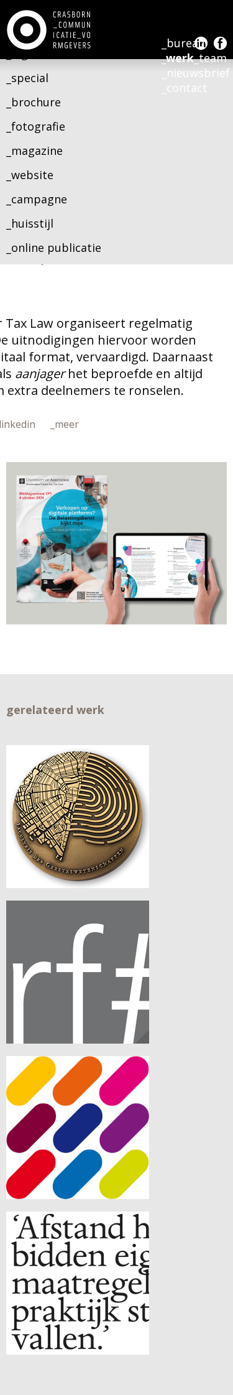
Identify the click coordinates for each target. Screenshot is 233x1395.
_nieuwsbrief (196, 72)
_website (29, 174)
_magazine (34, 150)
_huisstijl (29, 223)
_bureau (183, 42)
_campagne (36, 199)
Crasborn (50, 29)
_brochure (33, 102)
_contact (185, 87)
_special (27, 77)
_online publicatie (53, 247)
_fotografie (35, 126)
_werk (178, 57)
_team (210, 57)
